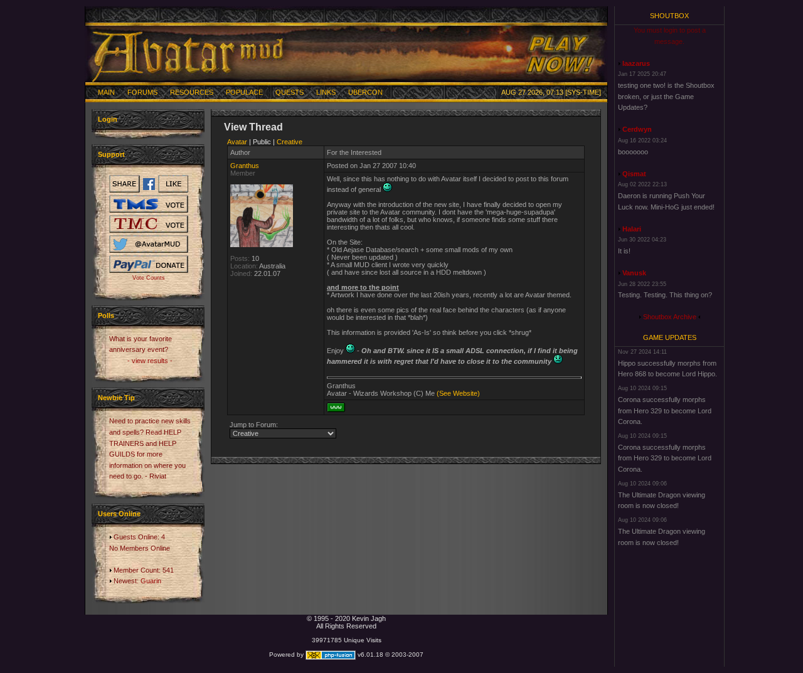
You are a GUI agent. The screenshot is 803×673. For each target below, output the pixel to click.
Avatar (237, 142)
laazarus (636, 63)
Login (107, 119)
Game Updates (669, 337)
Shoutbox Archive (669, 317)
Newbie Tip (116, 397)
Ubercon (365, 92)
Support (111, 154)
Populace (244, 92)
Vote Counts (148, 278)
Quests (289, 92)
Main (106, 92)
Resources (191, 92)
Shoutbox (669, 15)
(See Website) (458, 393)
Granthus (244, 165)
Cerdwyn (637, 129)
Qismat (634, 174)
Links (326, 92)
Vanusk (634, 273)
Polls (106, 315)
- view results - (150, 360)
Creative (289, 142)
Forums (142, 92)
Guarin (151, 581)
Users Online (119, 513)
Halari (631, 229)
